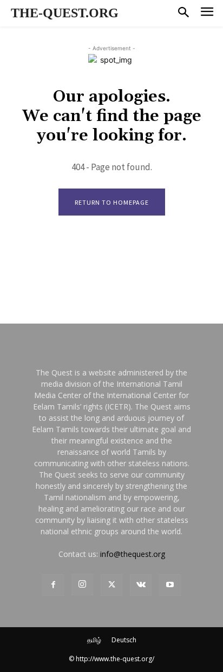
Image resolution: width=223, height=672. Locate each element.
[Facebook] (53, 585)
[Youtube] (170, 585)
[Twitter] (111, 585)
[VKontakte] (141, 585)
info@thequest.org (132, 554)
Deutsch (124, 639)
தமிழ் (94, 639)
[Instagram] (82, 584)
